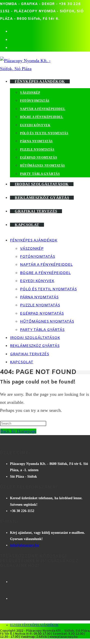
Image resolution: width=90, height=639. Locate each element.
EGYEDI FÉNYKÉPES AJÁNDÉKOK (34, 625)
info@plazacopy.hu (24, 545)
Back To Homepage (18, 431)
